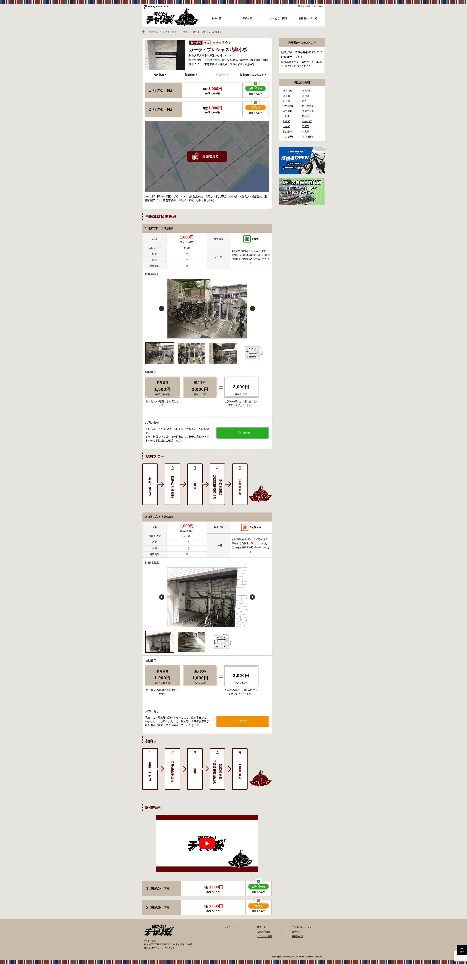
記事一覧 (296, 931)
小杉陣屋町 (289, 106)
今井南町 (287, 90)
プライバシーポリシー (303, 927)
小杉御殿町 (308, 136)
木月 (304, 101)
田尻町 (286, 116)
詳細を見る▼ (255, 93)
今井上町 (307, 121)
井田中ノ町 (308, 111)
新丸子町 (307, 90)
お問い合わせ (255, 88)
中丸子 (305, 131)
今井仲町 (287, 111)
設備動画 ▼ (191, 74)
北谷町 (286, 121)
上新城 (305, 95)
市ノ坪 (305, 116)
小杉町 (286, 126)
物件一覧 (261, 927)
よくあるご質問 (264, 936)
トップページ (228, 927)
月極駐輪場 (297, 936)
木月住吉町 (308, 106)
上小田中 (287, 95)
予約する (255, 107)
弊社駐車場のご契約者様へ (312, 6)
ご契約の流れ (263, 931)
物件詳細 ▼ (160, 74)
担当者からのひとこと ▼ (253, 74)
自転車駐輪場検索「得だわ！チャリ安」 (159, 930)
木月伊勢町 (289, 136)
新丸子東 (287, 131)
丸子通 (286, 101)
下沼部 (305, 126)
